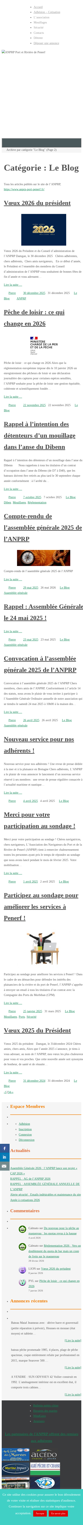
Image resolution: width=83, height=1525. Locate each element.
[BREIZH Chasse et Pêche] (15, 1488)
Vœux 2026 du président (37, 202)
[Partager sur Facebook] (5, 1148)
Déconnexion (26, 1139)
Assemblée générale (15, 592)
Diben (7, 502)
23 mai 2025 (30, 639)
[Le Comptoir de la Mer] (45, 1488)
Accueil (38, 7)
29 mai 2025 (30, 587)
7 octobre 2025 (32, 497)
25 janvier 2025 (32, 1011)
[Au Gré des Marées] (15, 1459)
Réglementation (37, 502)
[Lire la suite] (73, 1340)
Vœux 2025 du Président (37, 1030)
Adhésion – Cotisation (47, 12)
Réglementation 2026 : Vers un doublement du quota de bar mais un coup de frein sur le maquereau (55, 1251)
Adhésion (24, 1123)
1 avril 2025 (30, 881)
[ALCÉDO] (44, 1459)
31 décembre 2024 (34, 1080)
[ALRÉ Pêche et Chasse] (45, 1474)
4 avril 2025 (30, 801)
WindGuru (39, 1416)
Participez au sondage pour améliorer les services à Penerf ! (41, 906)
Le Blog (71, 497)
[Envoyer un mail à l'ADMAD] (5, 1166)
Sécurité (31, 1016)
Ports (22, 1016)
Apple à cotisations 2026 (25, 1200)
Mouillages (19, 502)
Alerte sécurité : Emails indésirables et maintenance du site (45, 1194)
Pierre (12, 293)
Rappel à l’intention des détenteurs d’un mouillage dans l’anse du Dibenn (39, 435)
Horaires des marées (45, 1410)
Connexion (25, 1134)
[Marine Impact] (15, 1474)
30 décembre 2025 (34, 293)
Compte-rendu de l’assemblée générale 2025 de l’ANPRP (43, 527)
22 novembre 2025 (34, 405)
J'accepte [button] (40, 1513)
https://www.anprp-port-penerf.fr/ (24, 189)
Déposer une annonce (46, 43)
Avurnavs (38, 1421)
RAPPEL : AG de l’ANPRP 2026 (30, 1178)
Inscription (25, 1129)
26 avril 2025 (31, 720)
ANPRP (21, 298)
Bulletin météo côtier (46, 1405)
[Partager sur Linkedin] (5, 1157)
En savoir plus (58, 1513)
